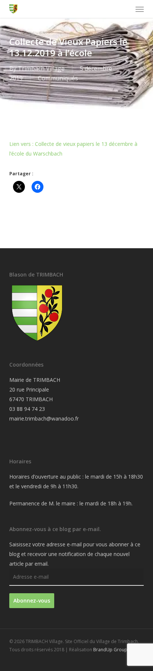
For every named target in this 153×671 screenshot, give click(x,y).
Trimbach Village (41, 68)
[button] (140, 9)
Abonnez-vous (31, 600)
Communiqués (58, 78)
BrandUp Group (110, 649)
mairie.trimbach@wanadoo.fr (44, 418)
